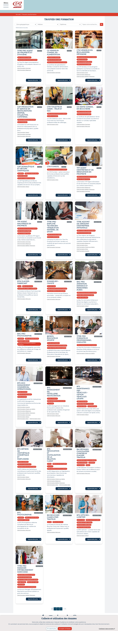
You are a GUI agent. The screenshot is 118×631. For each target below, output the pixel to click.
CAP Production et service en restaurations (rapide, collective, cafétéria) (25, 112)
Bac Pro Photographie (24, 335)
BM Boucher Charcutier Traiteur (53, 517)
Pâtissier (88, 465)
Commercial (50, 466)
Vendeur (49, 463)
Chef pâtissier (91, 462)
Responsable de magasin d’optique (84, 522)
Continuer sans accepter (106, 628)
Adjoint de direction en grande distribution (27, 586)
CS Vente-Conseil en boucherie (85, 108)
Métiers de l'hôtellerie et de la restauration (26, 119)
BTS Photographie (24, 514)
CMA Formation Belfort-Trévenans (85, 76)
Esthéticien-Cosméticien (23, 461)
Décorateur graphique (22, 175)
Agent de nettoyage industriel (83, 179)
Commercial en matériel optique (84, 524)
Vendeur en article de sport (53, 236)
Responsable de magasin (33, 581)
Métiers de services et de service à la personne (27, 59)
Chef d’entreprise (80, 465)
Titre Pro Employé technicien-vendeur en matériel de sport (53, 227)
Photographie (21, 338)
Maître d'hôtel (50, 403)
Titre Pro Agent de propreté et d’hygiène (25, 53)
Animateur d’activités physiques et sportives (57, 347)
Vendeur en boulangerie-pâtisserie (84, 61)
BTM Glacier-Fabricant (23, 282)
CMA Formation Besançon (24, 70)
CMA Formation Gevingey (24, 68)
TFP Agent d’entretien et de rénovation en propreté (85, 171)
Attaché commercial (22, 396)
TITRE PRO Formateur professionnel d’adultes (84, 339)
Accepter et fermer (65, 628)
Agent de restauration (22, 122)
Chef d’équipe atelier (92, 406)
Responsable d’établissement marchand (26, 574)
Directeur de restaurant (52, 398)
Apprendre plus (33, 80)
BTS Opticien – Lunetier (83, 516)
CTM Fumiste (53, 167)
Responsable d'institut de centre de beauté (27, 466)
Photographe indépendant (23, 340)
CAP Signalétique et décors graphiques (25, 169)
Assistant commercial (22, 391)
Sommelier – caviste (53, 282)
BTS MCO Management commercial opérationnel (24, 386)
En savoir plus (51, 628)
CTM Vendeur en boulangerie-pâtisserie (85, 52)
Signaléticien (20, 173)
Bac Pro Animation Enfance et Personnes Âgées (82, 286)
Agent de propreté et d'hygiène (24, 57)
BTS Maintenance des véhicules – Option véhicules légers (83, 392)
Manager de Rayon (22, 581)
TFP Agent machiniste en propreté (24, 224)
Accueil (18, 14)
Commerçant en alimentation (54, 57)
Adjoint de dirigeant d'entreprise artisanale (86, 230)
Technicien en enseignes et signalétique (26, 178)
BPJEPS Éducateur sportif (52, 338)
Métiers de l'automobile (82, 401)
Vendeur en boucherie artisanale (84, 111)
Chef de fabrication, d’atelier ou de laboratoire (27, 288)
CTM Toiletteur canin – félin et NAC (54, 109)
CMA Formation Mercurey (24, 136)
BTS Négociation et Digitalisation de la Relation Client (54, 455)
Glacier (19, 286)
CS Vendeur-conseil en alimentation (53, 52)
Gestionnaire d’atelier (81, 406)
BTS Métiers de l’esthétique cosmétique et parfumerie (23, 454)
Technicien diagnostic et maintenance (85, 403)
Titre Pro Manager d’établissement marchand (25, 569)
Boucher (49, 521)
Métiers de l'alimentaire (82, 59)
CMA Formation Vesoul (23, 132)
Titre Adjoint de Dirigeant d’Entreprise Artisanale (83, 225)
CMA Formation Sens (82, 245)
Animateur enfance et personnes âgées (85, 295)
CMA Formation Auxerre (83, 251)
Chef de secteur (21, 584)
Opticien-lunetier (80, 519)
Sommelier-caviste (51, 286)
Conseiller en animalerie (53, 116)
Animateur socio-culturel (82, 297)
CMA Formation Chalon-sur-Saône (86, 247)
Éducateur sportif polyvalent (53, 342)
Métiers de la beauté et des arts (31, 173)
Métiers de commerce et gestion (54, 59)
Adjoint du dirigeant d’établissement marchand (28, 579)
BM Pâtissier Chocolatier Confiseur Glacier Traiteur (83, 453)
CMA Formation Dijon (82, 72)
